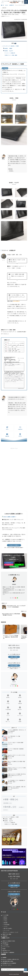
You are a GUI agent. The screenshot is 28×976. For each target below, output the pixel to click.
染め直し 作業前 (8, 48)
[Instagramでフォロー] (14, 598)
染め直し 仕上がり (8, 50)
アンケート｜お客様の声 (10, 53)
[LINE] (15, 686)
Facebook (8, 562)
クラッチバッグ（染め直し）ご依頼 (11, 46)
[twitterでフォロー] (10, 598)
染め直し (10, 806)
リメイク (5, 926)
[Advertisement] (14, 464)
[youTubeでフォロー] (15, 598)
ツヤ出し (5, 920)
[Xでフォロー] (19, 563)
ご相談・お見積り (14, 657)
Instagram (8, 564)
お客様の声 (4, 7)
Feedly (13, 566)
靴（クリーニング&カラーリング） (11, 932)
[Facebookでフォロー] (12, 598)
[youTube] (17, 686)
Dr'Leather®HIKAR (15, 974)
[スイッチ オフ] (26, 2)
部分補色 (21, 807)
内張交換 (5, 922)
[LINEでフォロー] (17, 598)
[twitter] (10, 686)
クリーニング (6, 930)
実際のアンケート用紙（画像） (11, 55)
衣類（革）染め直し (8, 928)
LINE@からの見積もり (14, 545)
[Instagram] (14, 686)
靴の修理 (6, 809)
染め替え (7, 803)
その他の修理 (6, 924)
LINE (19, 564)
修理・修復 (11, 799)
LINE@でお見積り (14, 665)
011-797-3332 (15, 648)
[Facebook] (12, 686)
